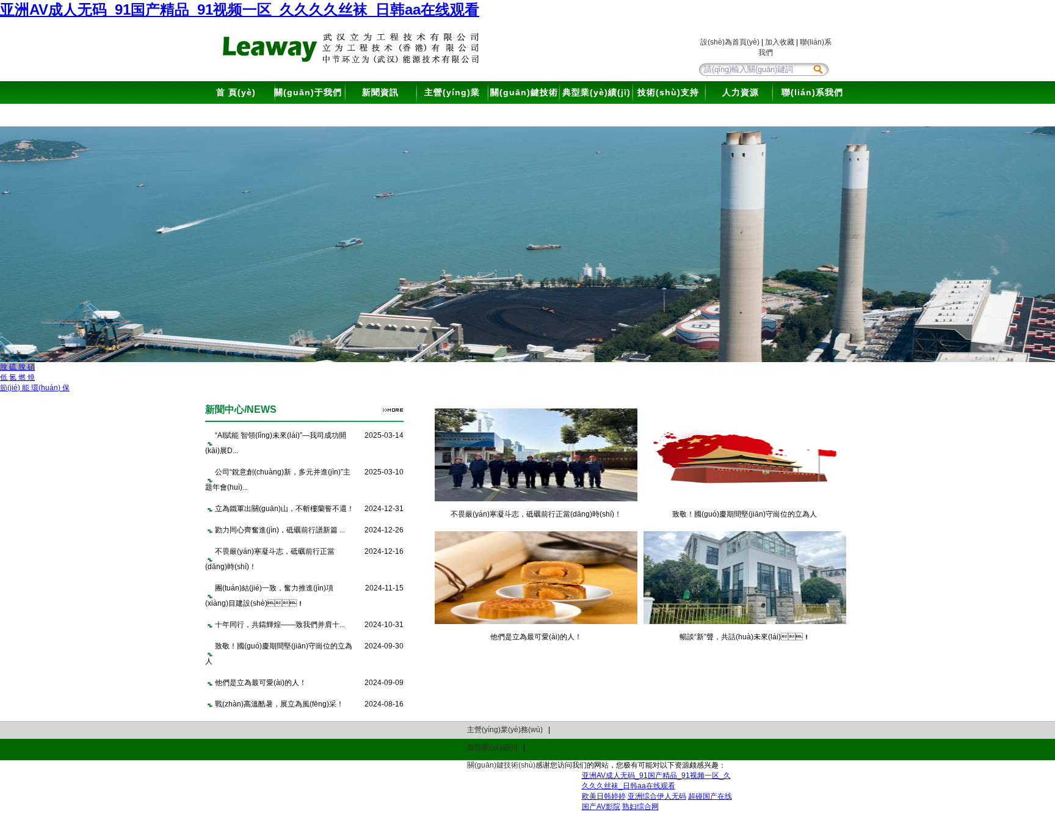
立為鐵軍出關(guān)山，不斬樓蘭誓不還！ (284, 508)
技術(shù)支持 (668, 92)
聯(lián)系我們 (812, 92)
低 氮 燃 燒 (17, 377)
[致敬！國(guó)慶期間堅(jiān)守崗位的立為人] (745, 499)
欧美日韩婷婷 (604, 796)
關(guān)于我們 (308, 92)
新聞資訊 (380, 92)
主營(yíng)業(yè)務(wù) (452, 103)
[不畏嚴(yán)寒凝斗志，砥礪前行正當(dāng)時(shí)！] (536, 499)
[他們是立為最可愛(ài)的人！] (536, 621)
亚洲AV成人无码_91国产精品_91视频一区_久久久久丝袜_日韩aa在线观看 (239, 9)
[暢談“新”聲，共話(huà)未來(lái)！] (745, 621)
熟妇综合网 (640, 806)
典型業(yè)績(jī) (596, 92)
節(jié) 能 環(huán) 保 (35, 387)
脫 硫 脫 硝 (17, 367)
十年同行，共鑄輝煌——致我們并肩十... (280, 624)
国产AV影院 (601, 806)
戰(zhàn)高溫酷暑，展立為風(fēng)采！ (279, 704)
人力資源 (740, 92)
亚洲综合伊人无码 (657, 796)
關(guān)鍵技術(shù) (524, 103)
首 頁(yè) (236, 92)
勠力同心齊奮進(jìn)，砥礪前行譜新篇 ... (280, 530)
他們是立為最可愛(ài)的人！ (260, 682)
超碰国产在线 (710, 796)
